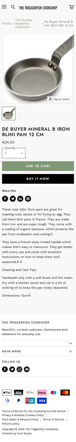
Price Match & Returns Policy (20, 419)
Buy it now (38, 178)
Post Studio (24, 433)
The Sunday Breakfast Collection (23, 23)
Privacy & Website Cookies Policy (23, 415)
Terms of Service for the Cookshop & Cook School (34, 411)
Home (6, 23)
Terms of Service (53, 419)
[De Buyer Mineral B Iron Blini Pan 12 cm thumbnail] (8, 113)
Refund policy (11, 423)
